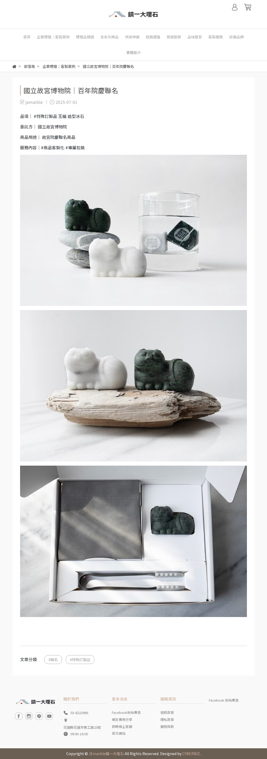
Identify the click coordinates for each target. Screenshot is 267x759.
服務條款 (167, 726)
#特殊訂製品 (80, 659)
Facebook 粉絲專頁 (224, 700)
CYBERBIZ (191, 753)
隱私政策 (167, 719)
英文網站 (118, 733)
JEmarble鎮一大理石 (106, 753)
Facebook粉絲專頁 (126, 712)
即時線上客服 (122, 726)
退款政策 (167, 712)
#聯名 (53, 659)
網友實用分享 (122, 719)
